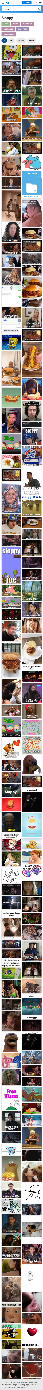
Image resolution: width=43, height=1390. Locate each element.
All (4, 40)
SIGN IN (34, 2)
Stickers (21, 40)
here (26, 1387)
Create (27, 2)
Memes (31, 40)
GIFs (11, 40)
